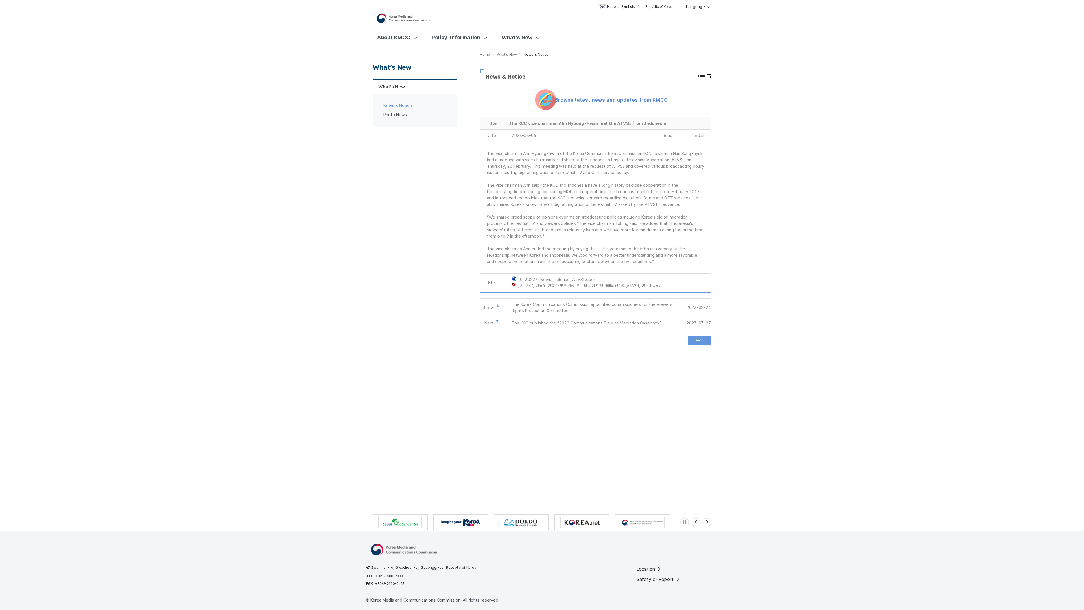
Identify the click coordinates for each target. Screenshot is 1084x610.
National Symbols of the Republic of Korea (640, 7)
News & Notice (397, 105)
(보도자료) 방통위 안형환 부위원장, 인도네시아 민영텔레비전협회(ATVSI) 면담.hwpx (589, 285)
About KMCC (393, 37)
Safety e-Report (655, 579)
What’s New (391, 87)
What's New (517, 37)
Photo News (395, 114)
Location (646, 569)
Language (696, 6)
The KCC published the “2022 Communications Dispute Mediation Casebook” (587, 323)
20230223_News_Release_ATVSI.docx (556, 279)
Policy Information (456, 37)
